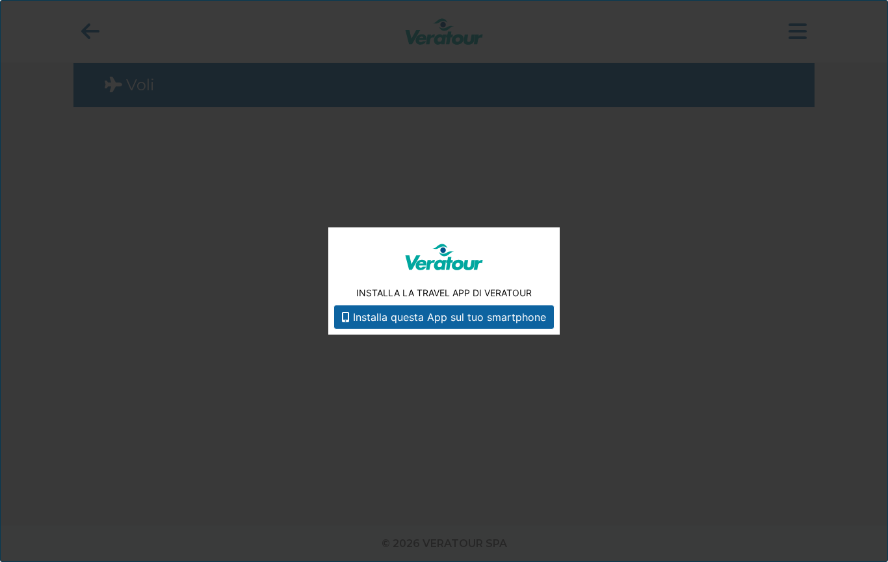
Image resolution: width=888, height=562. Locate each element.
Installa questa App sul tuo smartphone (448, 317)
